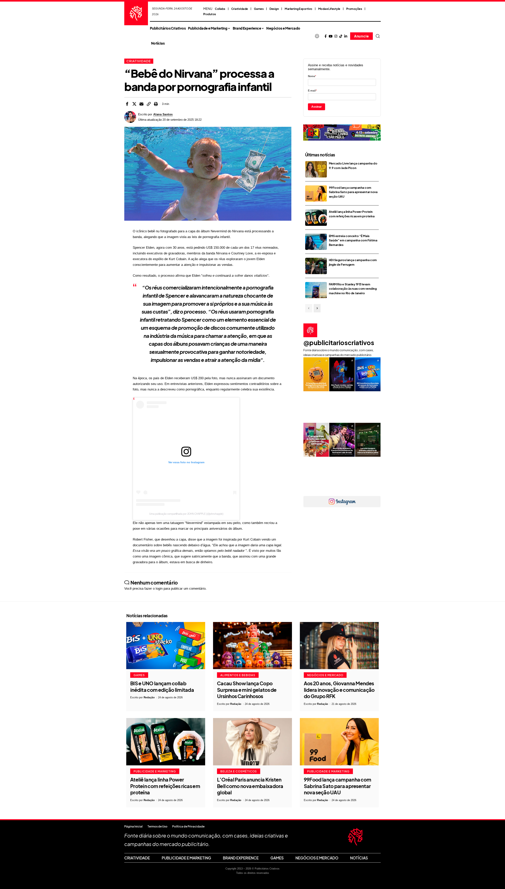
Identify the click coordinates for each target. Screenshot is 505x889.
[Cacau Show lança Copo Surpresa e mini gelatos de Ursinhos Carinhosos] (252, 645)
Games (259, 8)
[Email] (141, 104)
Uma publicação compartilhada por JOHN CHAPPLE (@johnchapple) (186, 513)
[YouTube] (330, 36)
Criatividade (239, 8)
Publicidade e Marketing (155, 771)
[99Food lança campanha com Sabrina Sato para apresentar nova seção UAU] (316, 193)
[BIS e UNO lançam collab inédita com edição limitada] (165, 645)
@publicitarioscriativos (338, 342)
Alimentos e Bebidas (237, 675)
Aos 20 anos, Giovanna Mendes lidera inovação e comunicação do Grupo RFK (339, 689)
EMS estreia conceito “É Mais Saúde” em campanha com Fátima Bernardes (353, 240)
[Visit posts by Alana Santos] (130, 117)
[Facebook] (326, 36)
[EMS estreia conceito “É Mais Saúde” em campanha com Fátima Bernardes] (316, 242)
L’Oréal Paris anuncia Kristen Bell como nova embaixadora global (250, 786)
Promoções (354, 8)
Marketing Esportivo (298, 8)
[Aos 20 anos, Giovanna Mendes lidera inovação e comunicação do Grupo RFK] (339, 645)
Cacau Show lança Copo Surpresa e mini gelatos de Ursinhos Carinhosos (247, 689)
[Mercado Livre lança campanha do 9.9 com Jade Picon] (316, 169)
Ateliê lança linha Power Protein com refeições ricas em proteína (165, 786)
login (159, 588)
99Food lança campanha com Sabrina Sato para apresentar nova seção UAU (353, 192)
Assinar (316, 106)
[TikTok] (340, 36)
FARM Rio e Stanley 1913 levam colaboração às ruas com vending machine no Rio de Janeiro (353, 288)
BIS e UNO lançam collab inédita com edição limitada (162, 686)
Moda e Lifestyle (329, 8)
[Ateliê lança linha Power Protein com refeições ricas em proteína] (316, 217)
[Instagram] (335, 36)
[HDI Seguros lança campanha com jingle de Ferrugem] (316, 266)
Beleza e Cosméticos (238, 771)
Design (274, 8)
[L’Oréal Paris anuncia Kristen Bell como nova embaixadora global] (252, 741)
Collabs (220, 8)
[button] (378, 36)
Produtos (209, 14)
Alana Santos (163, 114)
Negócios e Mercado (325, 675)
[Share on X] (134, 104)
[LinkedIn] (345, 36)
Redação (149, 697)
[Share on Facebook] (127, 104)
